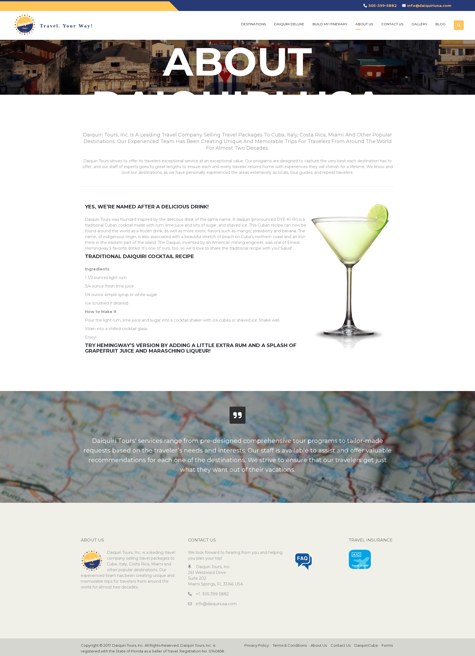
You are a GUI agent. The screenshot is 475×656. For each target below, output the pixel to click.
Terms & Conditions (290, 645)
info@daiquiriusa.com (429, 5)
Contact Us (340, 645)
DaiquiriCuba (366, 645)
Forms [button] (387, 645)
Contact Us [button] (392, 24)
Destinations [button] (253, 24)
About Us (319, 645)
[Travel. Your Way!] (25, 25)
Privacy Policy (256, 645)
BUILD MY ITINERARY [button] (330, 24)
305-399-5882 (382, 5)
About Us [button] (364, 24)
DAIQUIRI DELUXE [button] (289, 24)
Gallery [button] (419, 24)
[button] (459, 20)
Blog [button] (440, 24)
